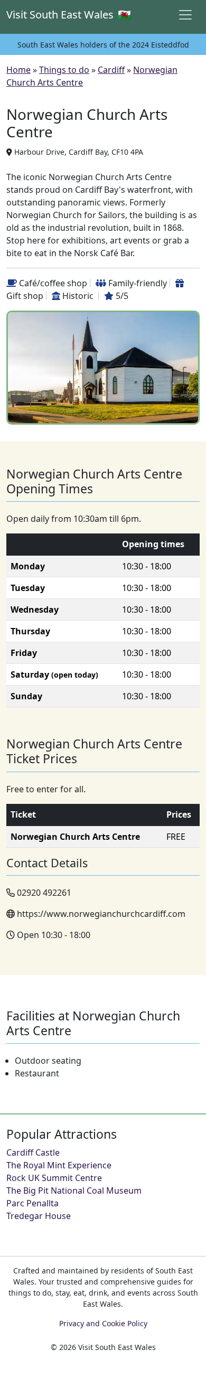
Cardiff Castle (33, 1152)
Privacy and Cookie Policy (103, 1323)
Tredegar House (38, 1216)
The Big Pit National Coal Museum (74, 1190)
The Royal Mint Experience (58, 1165)
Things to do (64, 70)
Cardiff (111, 70)
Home (18, 70)
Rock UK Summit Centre (54, 1178)
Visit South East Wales (22, 14)
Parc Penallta (32, 1203)
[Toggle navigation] (185, 15)
